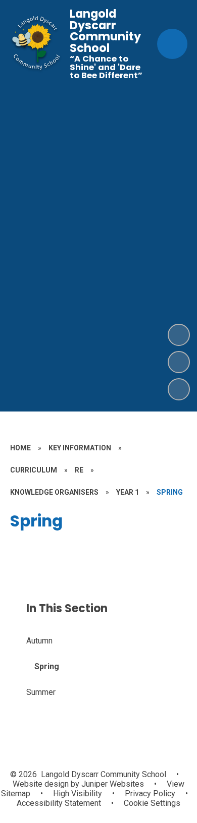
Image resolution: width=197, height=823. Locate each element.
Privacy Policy (150, 793)
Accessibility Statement (59, 803)
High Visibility (77, 793)
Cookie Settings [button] (152, 803)
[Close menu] (172, 44)
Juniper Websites (111, 784)
